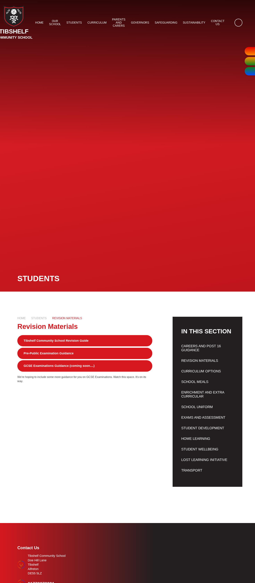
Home (21, 318)
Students (39, 318)
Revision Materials (67, 318)
